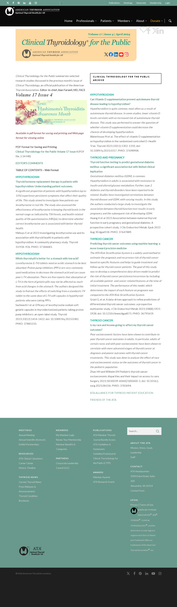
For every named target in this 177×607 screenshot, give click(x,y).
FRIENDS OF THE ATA (103, 399)
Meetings (128, 3)
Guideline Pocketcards (104, 453)
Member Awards (101, 477)
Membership (155, 3)
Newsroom (141, 3)
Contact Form (138, 490)
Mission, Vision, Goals (141, 447)
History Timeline (27, 468)
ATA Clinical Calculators (31, 458)
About (140, 21)
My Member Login (65, 435)
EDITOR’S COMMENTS (29, 163)
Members (124, 21)
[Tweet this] (153, 30)
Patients (105, 21)
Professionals (85, 21)
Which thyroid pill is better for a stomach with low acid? (47, 258)
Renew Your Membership (68, 439)
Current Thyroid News (30, 482)
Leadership (136, 452)
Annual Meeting (27, 435)
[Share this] (147, 30)
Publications (114, 3)
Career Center (26, 463)
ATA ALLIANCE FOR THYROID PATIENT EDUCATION (121, 392)
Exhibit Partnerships (29, 444)
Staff (133, 457)
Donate (155, 21)
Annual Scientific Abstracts (32, 439)
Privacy (134, 504)
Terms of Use (146, 504)
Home (68, 21)
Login (167, 3)
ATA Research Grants (104, 481)
